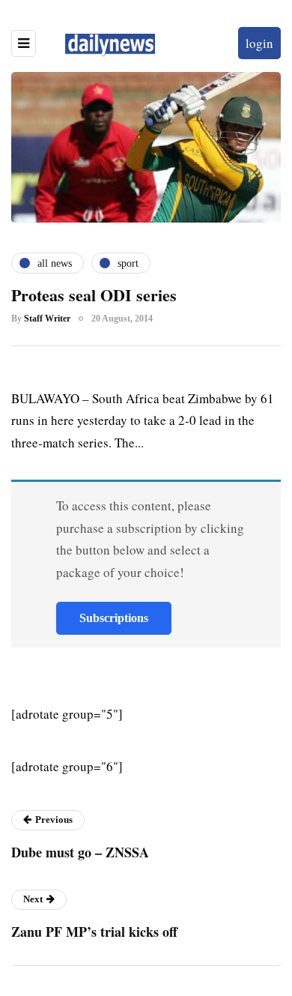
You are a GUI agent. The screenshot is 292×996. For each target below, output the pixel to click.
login (259, 43)
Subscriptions (113, 618)
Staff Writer (47, 318)
